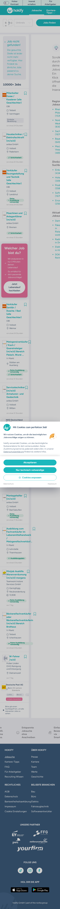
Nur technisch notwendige (30, 470)
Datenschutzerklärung (13, 452)
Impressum (52, 484)
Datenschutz (8, 484)
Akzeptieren (30, 462)
